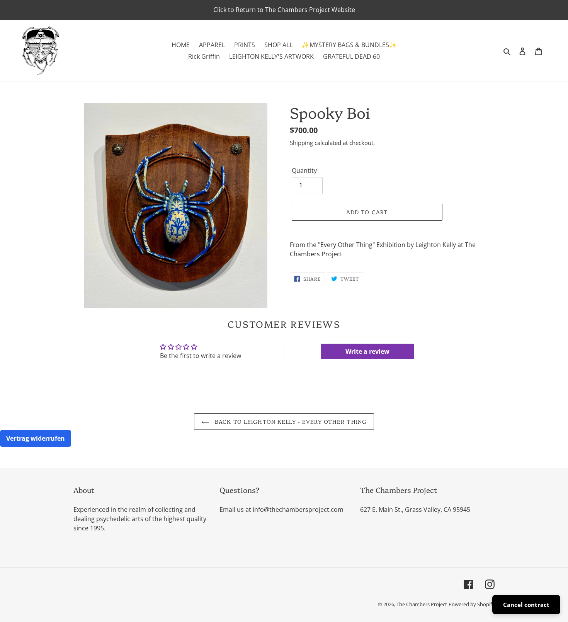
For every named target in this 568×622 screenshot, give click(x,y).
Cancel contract (526, 604)
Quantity (304, 170)
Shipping (301, 143)
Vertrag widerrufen (35, 438)
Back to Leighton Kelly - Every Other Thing (290, 421)
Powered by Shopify (472, 604)
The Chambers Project (421, 604)
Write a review (367, 351)
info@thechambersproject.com (298, 509)
